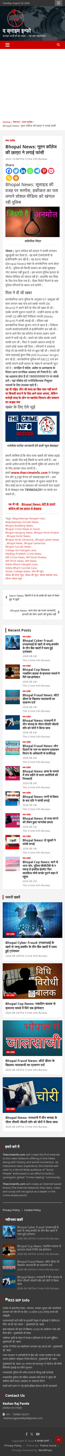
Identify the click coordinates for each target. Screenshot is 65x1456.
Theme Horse (48, 1445)
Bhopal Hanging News (18, 532)
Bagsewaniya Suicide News (21, 522)
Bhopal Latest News (47, 539)
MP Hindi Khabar (36, 557)
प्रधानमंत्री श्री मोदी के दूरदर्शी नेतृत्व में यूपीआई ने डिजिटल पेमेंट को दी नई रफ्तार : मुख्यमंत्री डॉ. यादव (31, 1322)
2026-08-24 (29, 656)
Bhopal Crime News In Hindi (22, 529)
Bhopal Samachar (35, 543)
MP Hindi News (14, 561)
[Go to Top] (58, 1439)
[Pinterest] (44, 171)
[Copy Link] (9, 178)
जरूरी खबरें (12, 897)
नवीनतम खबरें (14, 1219)
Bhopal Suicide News (18, 546)
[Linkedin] (23, 171)
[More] (16, 178)
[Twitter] (16, 171)
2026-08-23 (29, 881)
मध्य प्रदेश (10, 140)
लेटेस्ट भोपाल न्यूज (13, 578)
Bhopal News (15, 543)
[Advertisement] (32, 83)
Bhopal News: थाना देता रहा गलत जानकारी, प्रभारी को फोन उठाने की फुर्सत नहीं (33, 612)
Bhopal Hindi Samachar (19, 539)
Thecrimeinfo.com (14, 1154)
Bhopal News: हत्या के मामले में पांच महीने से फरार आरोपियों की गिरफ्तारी (41, 775)
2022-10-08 (12, 159)
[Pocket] (51, 171)
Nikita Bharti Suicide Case (21, 568)
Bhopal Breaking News (19, 525)
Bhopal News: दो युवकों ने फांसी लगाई (39, 842)
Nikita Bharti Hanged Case (21, 564)
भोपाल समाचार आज (48, 575)
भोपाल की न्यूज (31, 575)
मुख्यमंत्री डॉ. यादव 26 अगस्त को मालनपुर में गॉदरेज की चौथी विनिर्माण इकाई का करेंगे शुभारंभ (32, 1365)
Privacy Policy (11, 1210)
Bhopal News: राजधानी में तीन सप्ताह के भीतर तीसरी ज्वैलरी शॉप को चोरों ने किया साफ (40, 724)
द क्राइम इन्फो (17, 30)
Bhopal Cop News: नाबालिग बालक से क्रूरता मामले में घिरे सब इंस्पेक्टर (41, 673)
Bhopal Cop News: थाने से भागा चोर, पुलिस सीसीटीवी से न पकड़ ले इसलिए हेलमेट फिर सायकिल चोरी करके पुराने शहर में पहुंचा (40, 869)
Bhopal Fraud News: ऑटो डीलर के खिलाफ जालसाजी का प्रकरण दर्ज (41, 699)
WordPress (45, 1450)
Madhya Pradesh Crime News (23, 553)
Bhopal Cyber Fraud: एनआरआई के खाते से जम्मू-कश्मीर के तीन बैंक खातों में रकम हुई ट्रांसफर (41, 646)
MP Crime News (15, 557)
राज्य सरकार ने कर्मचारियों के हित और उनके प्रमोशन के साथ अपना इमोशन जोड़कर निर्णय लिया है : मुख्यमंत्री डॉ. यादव (31, 1357)
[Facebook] (9, 171)
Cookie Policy (32, 1210)
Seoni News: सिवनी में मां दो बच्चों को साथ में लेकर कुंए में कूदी (34, 597)
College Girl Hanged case (20, 550)
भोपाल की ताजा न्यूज (14, 575)
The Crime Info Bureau (33, 159)
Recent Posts (19, 630)
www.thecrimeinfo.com (29, 473)
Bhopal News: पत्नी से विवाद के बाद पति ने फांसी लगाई (40, 798)
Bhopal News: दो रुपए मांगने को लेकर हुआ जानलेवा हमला (40, 820)
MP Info (22, 1300)
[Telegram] (37, 171)
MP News (30, 561)
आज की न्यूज (37, 571)
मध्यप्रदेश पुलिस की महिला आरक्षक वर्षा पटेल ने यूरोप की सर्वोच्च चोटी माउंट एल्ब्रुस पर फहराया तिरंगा (29, 1379)
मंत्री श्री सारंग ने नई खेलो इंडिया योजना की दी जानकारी (30, 1386)
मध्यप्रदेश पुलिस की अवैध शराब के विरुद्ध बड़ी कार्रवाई (28, 1372)
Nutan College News (17, 571)
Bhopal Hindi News (18, 536)
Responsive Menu (58, 3)
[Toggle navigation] (7, 45)
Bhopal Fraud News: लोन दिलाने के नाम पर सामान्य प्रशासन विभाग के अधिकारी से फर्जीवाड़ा (41, 749)
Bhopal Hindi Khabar (46, 532)
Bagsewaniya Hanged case (28, 518)
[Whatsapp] (30, 171)
